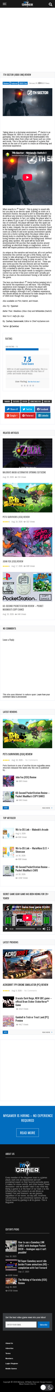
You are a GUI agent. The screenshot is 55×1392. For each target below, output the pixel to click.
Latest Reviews (10, 712)
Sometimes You (35, 401)
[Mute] (44, 928)
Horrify (33, 1384)
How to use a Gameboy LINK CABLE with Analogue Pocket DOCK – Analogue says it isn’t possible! (32, 1247)
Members (9, 1359)
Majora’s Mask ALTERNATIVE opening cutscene (24, 472)
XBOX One (23, 83)
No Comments (31, 760)
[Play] (6, 928)
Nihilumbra (39, 311)
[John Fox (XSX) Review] (27, 542)
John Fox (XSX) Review (13, 561)
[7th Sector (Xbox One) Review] (27, 102)
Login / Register (12, 1364)
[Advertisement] (27, 38)
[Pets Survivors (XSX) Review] (27, 497)
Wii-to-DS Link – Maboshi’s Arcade (32, 829)
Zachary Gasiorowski (14, 321)
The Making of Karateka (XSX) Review (32, 1281)
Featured (14, 83)
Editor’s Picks (12, 1229)
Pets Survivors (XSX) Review (16, 517)
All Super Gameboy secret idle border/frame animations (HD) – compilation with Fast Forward (33, 1264)
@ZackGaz (14, 326)
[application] (27, 918)
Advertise (9, 1348)
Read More (27, 1132)
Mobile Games (11, 1369)
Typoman (15, 305)
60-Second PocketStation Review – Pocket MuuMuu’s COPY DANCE (23, 607)
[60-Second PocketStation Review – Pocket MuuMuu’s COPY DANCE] (27, 586)
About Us (9, 1343)
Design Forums (45, 1382)
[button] (47, 1387)
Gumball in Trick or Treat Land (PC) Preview (32, 1018)
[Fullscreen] (48, 928)
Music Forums (24, 1384)
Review (25, 401)
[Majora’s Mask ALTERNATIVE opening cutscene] (27, 453)
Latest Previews (10, 942)
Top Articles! (9, 818)
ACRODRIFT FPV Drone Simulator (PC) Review (25, 984)
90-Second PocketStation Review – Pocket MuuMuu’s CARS (33, 868)
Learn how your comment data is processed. (26, 695)
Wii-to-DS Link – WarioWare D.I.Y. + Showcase (32, 849)
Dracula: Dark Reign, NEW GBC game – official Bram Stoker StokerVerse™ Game (34, 1001)
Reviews (6, 83)
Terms (8, 1353)
